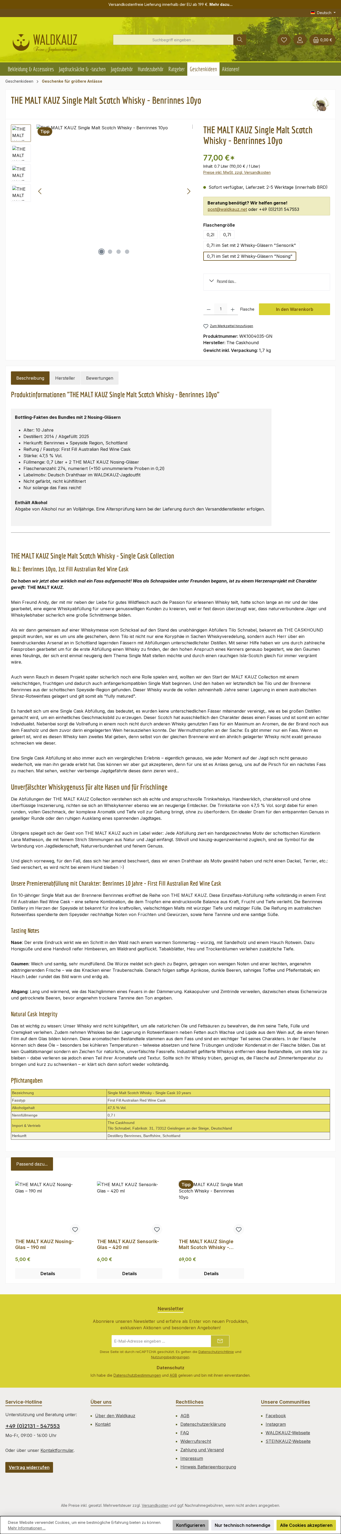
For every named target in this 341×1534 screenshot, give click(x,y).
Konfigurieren (190, 1525)
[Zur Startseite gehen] (44, 41)
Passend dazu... (226, 281)
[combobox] (173, 39)
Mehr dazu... (221, 4)
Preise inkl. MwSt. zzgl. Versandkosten (237, 172)
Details (47, 1273)
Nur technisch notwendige (242, 1525)
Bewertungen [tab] (99, 378)
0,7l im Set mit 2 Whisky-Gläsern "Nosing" (250, 256)
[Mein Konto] (300, 39)
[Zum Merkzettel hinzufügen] (75, 1229)
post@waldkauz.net (227, 209)
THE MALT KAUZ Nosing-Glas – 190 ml (44, 1244)
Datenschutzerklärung (203, 1424)
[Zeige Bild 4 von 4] (127, 252)
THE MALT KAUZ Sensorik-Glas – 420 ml (128, 1244)
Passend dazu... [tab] (32, 1164)
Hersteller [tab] (65, 378)
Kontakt (103, 1424)
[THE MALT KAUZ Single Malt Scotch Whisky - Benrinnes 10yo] (114, 191)
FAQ (184, 1432)
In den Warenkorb (294, 309)
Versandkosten (155, 1505)
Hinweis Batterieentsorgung (208, 1466)
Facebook (276, 1415)
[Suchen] (239, 39)
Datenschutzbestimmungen (137, 1375)
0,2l (210, 234)
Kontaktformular (57, 1450)
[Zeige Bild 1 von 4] (101, 252)
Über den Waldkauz (115, 1415)
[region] (102, 191)
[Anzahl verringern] (208, 309)
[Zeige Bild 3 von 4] (118, 252)
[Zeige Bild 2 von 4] (110, 252)
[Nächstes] (189, 191)
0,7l (227, 234)
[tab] (30, 378)
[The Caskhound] (320, 104)
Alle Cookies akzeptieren (306, 1525)
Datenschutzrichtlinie (216, 1352)
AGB (173, 1375)
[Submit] (220, 1341)
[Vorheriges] (40, 191)
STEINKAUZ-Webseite (288, 1441)
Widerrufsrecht (195, 1441)
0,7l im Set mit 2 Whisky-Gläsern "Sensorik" (251, 245)
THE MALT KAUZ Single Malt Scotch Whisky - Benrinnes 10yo (206, 1244)
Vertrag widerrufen (29, 1467)
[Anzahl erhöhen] (232, 309)
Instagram (276, 1424)
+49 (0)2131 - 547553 (32, 1426)
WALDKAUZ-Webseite (288, 1432)
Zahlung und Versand (202, 1449)
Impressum (191, 1458)
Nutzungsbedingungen (170, 1357)
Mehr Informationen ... (27, 1528)
